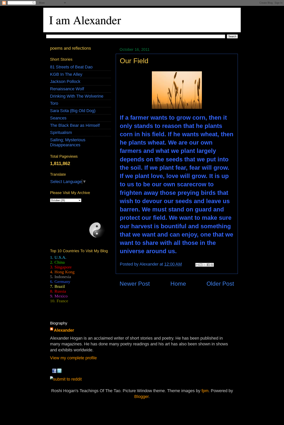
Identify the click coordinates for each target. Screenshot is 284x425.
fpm (205, 390)
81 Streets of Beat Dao (71, 67)
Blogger (141, 396)
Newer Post (135, 283)
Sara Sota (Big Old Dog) (72, 110)
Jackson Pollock (65, 81)
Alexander (64, 330)
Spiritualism (61, 132)
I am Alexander (85, 19)
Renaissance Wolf (67, 88)
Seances (58, 118)
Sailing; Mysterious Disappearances (67, 142)
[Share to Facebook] (208, 265)
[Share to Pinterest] (212, 265)
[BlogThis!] (201, 265)
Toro (54, 103)
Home (178, 283)
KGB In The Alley (66, 74)
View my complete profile (73, 357)
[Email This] (197, 265)
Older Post (220, 283)
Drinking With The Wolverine (76, 96)
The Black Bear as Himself (75, 125)
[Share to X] (205, 265)
